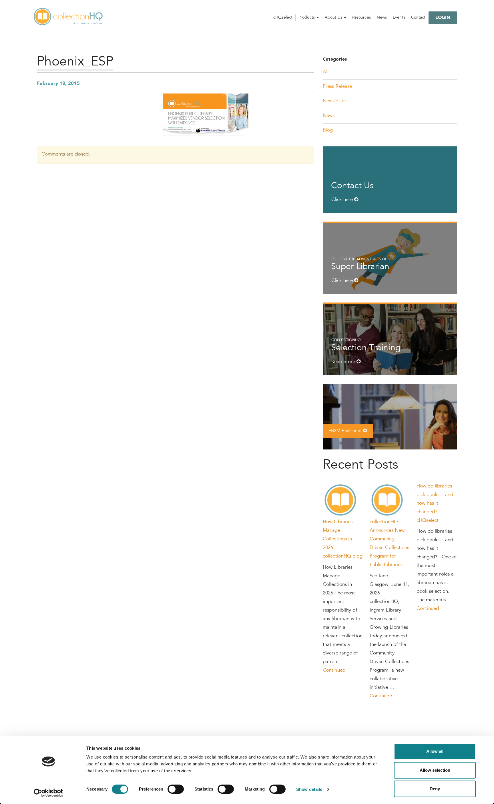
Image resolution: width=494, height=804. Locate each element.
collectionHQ (69, 17)
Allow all (434, 751)
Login (443, 17)
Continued (334, 670)
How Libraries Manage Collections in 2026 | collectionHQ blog (342, 539)
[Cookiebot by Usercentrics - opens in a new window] (48, 793)
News (382, 18)
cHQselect (282, 18)
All (325, 72)
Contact (418, 18)
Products (307, 18)
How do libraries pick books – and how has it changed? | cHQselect (435, 503)
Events (399, 18)
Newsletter (334, 101)
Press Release (337, 86)
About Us (334, 18)
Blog (328, 130)
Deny (435, 788)
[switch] (176, 789)
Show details (309, 789)
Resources (361, 18)
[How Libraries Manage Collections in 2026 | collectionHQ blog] (341, 500)
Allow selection (435, 770)
